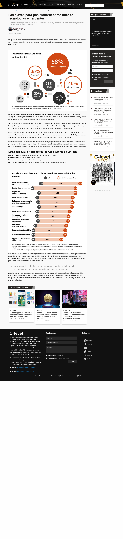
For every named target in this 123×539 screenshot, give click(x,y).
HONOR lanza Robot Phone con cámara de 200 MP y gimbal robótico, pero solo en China (103, 143)
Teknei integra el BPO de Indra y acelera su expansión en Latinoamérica (103, 99)
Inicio (9, 10)
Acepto (101, 74)
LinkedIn (89, 344)
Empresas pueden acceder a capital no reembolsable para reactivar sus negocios (102, 110)
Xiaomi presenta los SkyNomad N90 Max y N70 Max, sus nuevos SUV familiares (103, 121)
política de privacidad (103, 74)
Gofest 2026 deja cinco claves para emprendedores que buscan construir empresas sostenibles (74, 315)
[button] (95, 190)
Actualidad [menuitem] (25, 4)
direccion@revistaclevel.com (25, 371)
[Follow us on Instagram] (85, 355)
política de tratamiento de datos (60, 358)
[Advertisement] (50, 406)
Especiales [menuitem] (51, 4)
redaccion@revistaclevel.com (26, 367)
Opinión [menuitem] (79, 4)
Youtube (90, 348)
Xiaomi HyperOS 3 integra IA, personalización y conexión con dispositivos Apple (21, 314)
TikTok (89, 351)
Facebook (90, 340)
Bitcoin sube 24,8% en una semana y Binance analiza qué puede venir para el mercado (47, 315)
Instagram (90, 355)
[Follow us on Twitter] (85, 358)
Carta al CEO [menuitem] (71, 4)
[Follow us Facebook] (85, 340)
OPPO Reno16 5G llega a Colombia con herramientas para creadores (103, 132)
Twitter (89, 359)
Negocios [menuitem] (34, 4)
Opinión (16, 10)
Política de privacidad (83, 376)
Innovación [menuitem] (42, 4)
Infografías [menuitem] (61, 4)
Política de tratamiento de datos (68, 376)
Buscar (87, 3)
